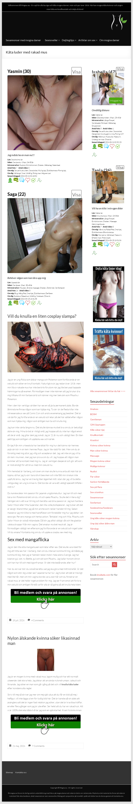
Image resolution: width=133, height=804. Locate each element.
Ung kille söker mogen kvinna (104, 518)
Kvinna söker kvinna (100, 445)
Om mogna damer (109, 40)
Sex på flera (96, 487)
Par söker (95, 476)
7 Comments (38, 746)
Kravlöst (94, 440)
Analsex (94, 409)
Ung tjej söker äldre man (102, 523)
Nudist (93, 471)
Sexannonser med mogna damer (23, 40)
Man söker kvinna (99, 450)
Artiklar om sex (86, 40)
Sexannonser (96, 497)
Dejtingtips (68, 40)
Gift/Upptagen (97, 424)
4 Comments (37, 620)
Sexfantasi (95, 502)
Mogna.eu (63, 788)
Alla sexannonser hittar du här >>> (107, 391)
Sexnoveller (51, 40)
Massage (94, 455)
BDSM (93, 414)
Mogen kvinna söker (100, 461)
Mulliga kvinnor (97, 466)
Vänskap (94, 528)
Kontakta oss (21, 772)
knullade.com (103, 574)
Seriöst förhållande (99, 481)
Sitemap (9, 772)
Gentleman (96, 419)
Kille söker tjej (97, 429)
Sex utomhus (96, 492)
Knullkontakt (96, 435)
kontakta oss (118, 796)
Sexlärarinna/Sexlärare (101, 507)
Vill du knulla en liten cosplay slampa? (41, 316)
